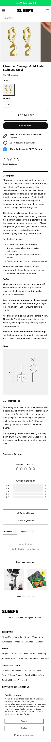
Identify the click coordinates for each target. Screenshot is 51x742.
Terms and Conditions (28, 658)
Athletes (29, 642)
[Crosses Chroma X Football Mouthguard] (14, 579)
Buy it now (25, 125)
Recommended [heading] (25, 562)
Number (6, 98)
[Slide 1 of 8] (14, 579)
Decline (24, 728)
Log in (5, 653)
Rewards (18, 637)
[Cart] (47, 10)
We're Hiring (37, 637)
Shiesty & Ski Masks (11, 670)
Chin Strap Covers (32, 670)
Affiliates (19, 642)
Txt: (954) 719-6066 (13, 617)
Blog (27, 637)
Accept (24, 721)
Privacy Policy (22, 714)
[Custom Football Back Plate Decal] (37, 579)
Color (5, 80)
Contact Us (16, 653)
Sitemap (45, 658)
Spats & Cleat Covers (12, 675)
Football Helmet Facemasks (15, 680)
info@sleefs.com (33, 617)
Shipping (42, 653)
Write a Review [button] (27, 513)
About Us (6, 637)
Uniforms (40, 642)
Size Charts (29, 653)
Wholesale (7, 642)
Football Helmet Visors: (36, 675)
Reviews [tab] (8, 532)
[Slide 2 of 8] (37, 579)
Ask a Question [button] (27, 521)
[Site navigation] (3, 10)
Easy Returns (8, 658)
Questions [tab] (25, 532)
